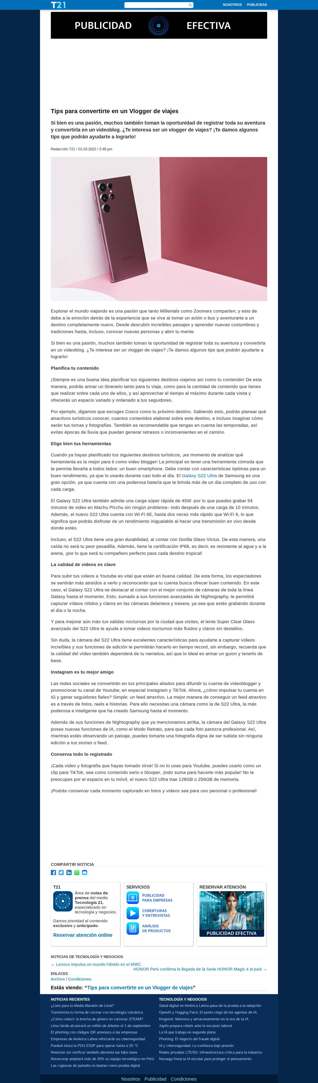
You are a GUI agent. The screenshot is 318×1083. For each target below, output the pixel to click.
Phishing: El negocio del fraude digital (189, 1039)
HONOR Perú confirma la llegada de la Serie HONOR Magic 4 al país (197, 969)
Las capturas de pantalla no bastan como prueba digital (95, 1065)
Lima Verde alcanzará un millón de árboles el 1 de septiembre (100, 1026)
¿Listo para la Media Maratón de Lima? (82, 1005)
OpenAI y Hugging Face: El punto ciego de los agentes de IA (208, 1012)
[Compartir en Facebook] (53, 872)
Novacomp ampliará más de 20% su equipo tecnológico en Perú (102, 1059)
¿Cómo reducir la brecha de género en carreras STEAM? (97, 1019)
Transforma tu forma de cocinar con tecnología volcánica (97, 1012)
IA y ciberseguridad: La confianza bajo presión (196, 1045)
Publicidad (257, 4)
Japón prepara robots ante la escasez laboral (195, 1026)
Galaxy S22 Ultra (199, 475)
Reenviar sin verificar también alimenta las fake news (94, 1052)
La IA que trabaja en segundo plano (187, 1032)
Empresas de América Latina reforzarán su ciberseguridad (98, 1039)
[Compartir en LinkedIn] (69, 872)
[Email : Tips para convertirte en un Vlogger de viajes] (84, 872)
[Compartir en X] (61, 872)
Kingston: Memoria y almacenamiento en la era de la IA (203, 1019)
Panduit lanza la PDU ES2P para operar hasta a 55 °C (94, 1045)
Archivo (58, 979)
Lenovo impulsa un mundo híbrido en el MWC (98, 964)
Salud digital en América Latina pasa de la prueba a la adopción (210, 1005)
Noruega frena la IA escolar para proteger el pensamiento (205, 1059)
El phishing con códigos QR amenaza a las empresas (94, 1032)
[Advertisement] (159, 75)
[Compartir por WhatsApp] (76, 872)
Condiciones (80, 979)
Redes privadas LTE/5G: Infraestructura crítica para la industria (210, 1052)
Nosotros (232, 4)
